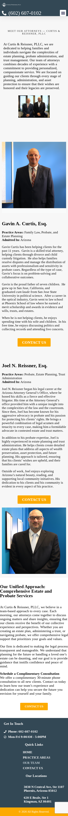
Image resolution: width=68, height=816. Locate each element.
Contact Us (33, 768)
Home (27, 752)
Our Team (31, 762)
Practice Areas (36, 757)
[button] (63, 13)
